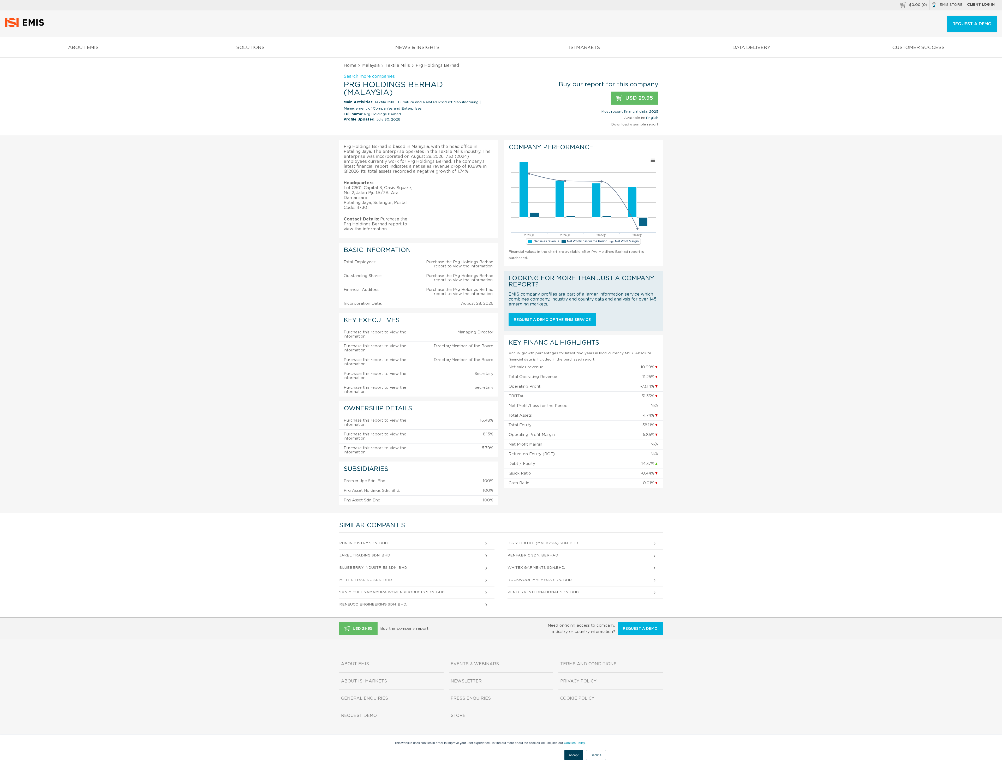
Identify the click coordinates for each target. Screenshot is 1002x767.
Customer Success (918, 47)
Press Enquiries (471, 698)
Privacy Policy (578, 681)
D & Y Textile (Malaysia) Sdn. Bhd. (543, 543)
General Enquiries (364, 698)
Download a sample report (634, 124)
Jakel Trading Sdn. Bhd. (365, 555)
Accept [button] (573, 755)
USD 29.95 (638, 98)
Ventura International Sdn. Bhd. (543, 592)
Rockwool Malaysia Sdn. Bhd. (540, 580)
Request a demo (640, 629)
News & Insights (417, 47)
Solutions (250, 47)
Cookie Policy (577, 698)
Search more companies (369, 76)
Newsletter (466, 681)
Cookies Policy (574, 742)
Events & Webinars (475, 664)
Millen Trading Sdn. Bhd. (365, 580)
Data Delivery (751, 47)
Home (350, 65)
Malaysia (371, 65)
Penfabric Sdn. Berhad (533, 555)
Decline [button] (596, 755)
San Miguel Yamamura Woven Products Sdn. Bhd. (392, 592)
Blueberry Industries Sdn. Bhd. (373, 568)
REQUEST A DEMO (972, 24)
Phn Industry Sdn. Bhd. (363, 543)
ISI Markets (584, 47)
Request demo (359, 716)
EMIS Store (951, 5)
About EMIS (83, 47)
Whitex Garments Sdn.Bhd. (536, 568)
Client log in (981, 5)
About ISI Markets (364, 681)
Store (458, 716)
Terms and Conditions (588, 664)
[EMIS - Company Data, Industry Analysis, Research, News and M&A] (26, 26)
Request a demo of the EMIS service (552, 320)
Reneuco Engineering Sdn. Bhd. (373, 604)
